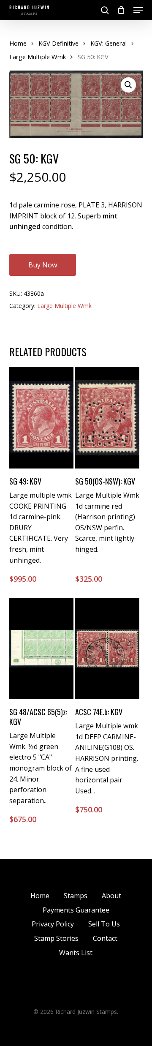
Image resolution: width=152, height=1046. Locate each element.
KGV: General (108, 43)
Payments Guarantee (76, 910)
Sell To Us (104, 924)
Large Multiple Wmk (37, 56)
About (111, 895)
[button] (138, 10)
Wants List (75, 952)
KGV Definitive (58, 43)
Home (18, 43)
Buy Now (42, 265)
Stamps (75, 895)
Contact (105, 938)
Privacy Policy (53, 924)
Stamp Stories (56, 938)
